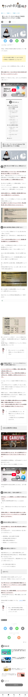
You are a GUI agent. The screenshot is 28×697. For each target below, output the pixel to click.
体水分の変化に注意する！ (14, 131)
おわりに (10, 138)
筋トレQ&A (5, 619)
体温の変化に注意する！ (13, 135)
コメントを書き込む (14, 684)
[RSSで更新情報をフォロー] (19, 637)
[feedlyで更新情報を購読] (9, 637)
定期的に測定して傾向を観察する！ (14, 128)
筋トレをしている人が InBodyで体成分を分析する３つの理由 (13, 107)
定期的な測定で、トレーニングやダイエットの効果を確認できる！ (14, 121)
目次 (13, 102)
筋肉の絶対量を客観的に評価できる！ (14, 117)
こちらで (21, 600)
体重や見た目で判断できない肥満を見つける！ (14, 113)
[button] (22, 40)
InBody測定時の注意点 (13, 125)
